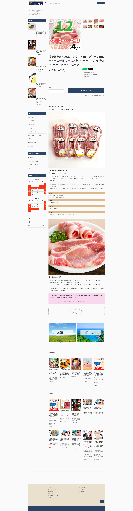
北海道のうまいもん (37, 13)
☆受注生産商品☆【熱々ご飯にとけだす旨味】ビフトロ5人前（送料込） (76, 373)
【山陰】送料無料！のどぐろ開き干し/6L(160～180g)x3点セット (87, 408)
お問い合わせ (81, 491)
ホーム (30, 10)
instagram (85, 2)
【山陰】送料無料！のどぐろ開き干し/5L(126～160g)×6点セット (98, 408)
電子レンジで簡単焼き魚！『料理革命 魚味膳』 (41, 84)
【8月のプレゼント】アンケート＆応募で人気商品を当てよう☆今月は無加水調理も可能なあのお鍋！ (98, 375)
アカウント (92, 2)
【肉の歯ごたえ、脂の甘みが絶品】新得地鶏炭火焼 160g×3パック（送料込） (64, 374)
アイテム (101, 2)
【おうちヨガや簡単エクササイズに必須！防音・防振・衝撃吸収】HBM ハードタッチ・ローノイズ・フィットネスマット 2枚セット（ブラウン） (87, 444)
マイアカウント (82, 487)
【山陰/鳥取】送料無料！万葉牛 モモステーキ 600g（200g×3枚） (76, 439)
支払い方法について (52, 489)
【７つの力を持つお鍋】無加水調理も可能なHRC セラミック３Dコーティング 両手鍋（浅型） (87, 374)
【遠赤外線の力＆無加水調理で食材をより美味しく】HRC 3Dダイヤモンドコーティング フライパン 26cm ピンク (41, 34)
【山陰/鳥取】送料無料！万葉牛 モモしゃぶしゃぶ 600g (65, 412)
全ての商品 (35, 14)
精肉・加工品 (35, 11)
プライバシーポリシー (52, 497)
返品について (88, 95)
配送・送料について (52, 491)
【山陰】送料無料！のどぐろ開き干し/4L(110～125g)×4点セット (64, 439)
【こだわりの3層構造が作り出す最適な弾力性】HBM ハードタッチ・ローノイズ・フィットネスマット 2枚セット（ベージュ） (98, 444)
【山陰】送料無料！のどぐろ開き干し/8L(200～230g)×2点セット (53, 439)
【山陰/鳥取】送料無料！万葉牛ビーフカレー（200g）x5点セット (41, 51)
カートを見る (81, 489)
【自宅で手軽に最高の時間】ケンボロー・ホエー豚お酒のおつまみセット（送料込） (41, 100)
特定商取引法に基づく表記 (98, 95)
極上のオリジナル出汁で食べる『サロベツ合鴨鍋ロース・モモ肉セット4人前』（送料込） (54, 371)
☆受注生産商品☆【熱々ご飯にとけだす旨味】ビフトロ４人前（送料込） (41, 68)
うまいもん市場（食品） (37, 10)
